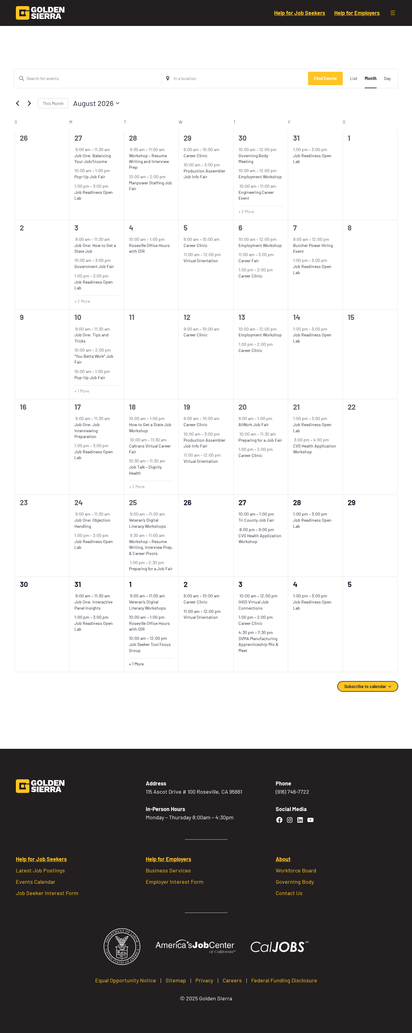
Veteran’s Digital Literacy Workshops (147, 522)
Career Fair (248, 260)
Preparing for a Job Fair (260, 440)
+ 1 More (81, 390)
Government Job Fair (94, 266)
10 (77, 317)
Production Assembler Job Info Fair (204, 173)
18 (132, 406)
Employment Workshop (260, 176)
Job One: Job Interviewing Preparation (87, 430)
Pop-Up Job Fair (89, 176)
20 (242, 406)
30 (242, 137)
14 (296, 317)
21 (296, 406)
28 (133, 137)
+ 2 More (246, 211)
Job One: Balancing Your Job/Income (92, 158)
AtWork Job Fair (253, 424)
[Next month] (29, 103)
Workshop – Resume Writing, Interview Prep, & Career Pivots (151, 547)
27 (78, 137)
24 (78, 502)
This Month (53, 103)
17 (77, 406)
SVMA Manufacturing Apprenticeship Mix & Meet (258, 644)
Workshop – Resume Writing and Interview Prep (149, 161)
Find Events (325, 78)
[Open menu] (392, 12)
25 (133, 502)
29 (188, 137)
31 (296, 137)
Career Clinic (195, 155)
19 (187, 406)
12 (187, 317)
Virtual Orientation (201, 260)
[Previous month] (17, 103)
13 (241, 317)
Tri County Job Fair (256, 520)
